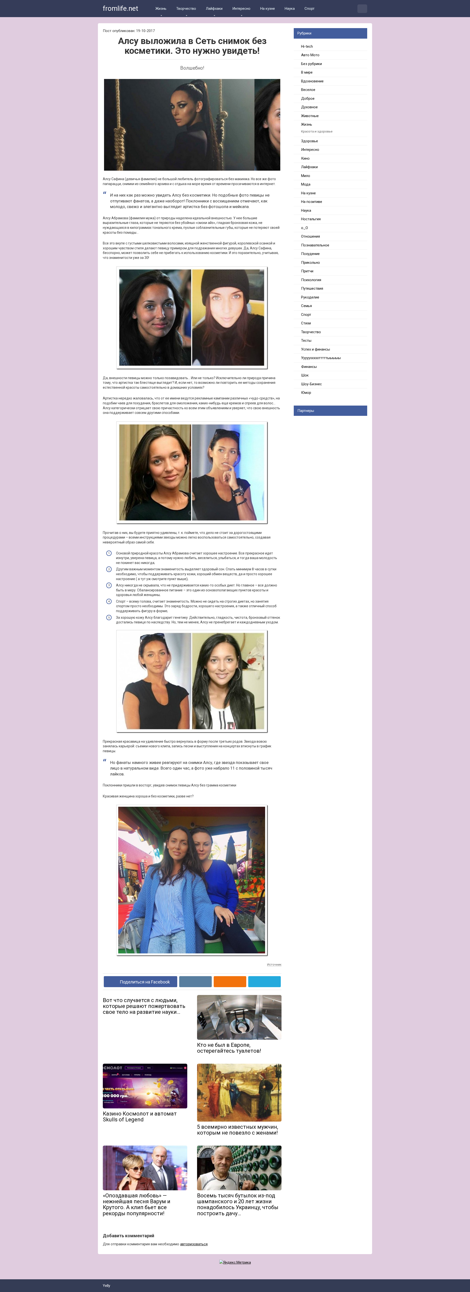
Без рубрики (311, 64)
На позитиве (311, 201)
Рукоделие (310, 297)
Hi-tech (307, 46)
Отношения (310, 236)
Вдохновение (312, 81)
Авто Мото (310, 55)
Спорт (310, 8)
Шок (305, 375)
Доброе (308, 98)
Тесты (306, 340)
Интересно (241, 8)
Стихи (306, 323)
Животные (310, 116)
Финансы (309, 366)
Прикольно (310, 262)
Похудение (310, 254)
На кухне (267, 8)
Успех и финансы (315, 349)
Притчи (307, 271)
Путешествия (312, 288)
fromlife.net (120, 8)
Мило (305, 176)
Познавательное (315, 245)
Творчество (186, 8)
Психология (311, 280)
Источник (274, 964)
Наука (290, 8)
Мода (305, 184)
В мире (307, 72)
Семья (306, 306)
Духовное (309, 107)
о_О (304, 228)
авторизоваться (194, 1244)
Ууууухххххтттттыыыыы (321, 358)
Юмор (306, 392)
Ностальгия (311, 219)
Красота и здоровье (316, 131)
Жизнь (160, 8)
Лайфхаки (214, 8)
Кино (305, 158)
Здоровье (309, 141)
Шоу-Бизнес (311, 384)
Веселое (308, 90)
